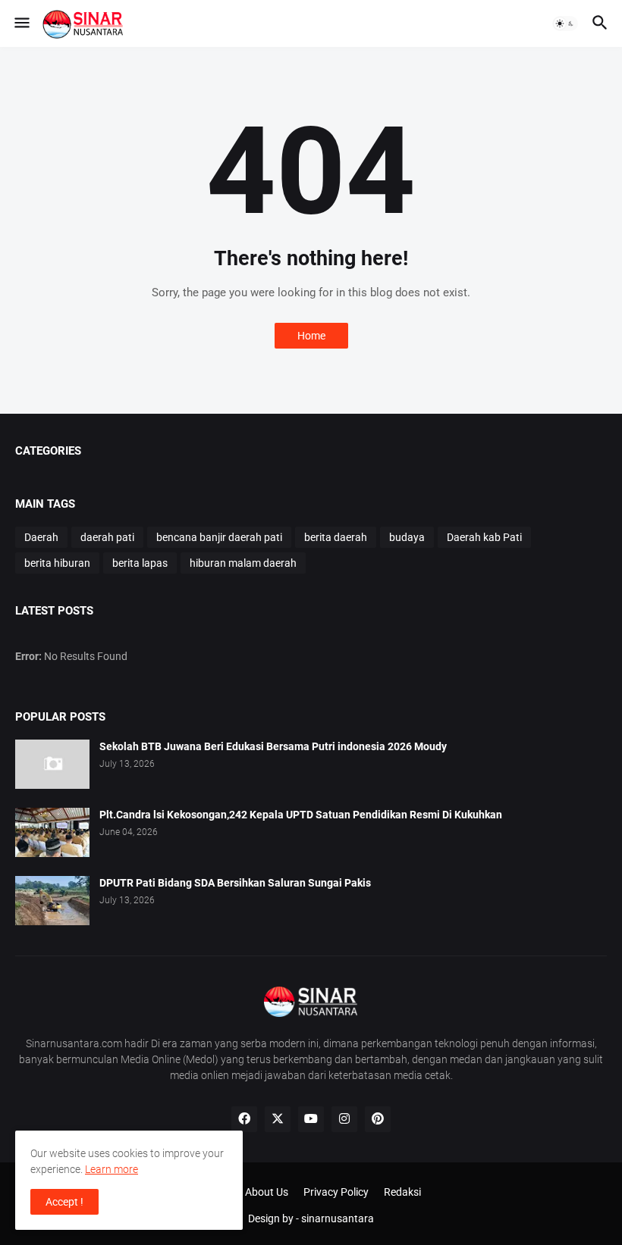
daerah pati (107, 537)
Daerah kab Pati (484, 537)
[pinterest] (378, 1119)
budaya (407, 537)
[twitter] (278, 1119)
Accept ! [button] (64, 1202)
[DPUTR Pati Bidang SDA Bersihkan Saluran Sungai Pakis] (52, 900)
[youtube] (311, 1119)
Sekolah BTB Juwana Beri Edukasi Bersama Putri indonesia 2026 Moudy (273, 746)
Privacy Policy (336, 1192)
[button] (21, 23)
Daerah (41, 537)
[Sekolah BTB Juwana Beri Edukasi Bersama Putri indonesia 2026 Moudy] (52, 764)
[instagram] (344, 1119)
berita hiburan (57, 563)
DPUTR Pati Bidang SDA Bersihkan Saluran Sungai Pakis (235, 883)
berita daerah (335, 537)
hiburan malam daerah (243, 563)
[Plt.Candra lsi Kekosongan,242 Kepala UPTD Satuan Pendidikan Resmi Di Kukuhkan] (52, 832)
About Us (266, 1192)
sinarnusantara (337, 1218)
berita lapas (140, 563)
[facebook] (244, 1119)
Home (311, 336)
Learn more (111, 1169)
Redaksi (402, 1192)
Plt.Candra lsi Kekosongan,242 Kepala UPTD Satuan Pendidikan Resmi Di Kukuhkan (300, 815)
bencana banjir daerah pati (219, 537)
